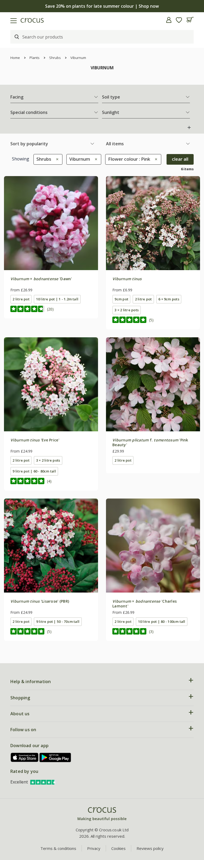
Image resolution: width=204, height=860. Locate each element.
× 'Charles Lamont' (144, 603)
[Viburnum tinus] (153, 223)
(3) (151, 631)
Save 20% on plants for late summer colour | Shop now (102, 6)
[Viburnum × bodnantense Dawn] (51, 223)
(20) (50, 309)
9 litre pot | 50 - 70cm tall (57, 621)
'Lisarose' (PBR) (39, 601)
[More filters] (189, 127)
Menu (6, 20)
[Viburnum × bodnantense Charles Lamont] (153, 546)
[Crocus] (102, 814)
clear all (180, 159)
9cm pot (121, 299)
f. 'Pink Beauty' (150, 442)
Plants (34, 57)
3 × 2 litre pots (126, 310)
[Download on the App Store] (24, 757)
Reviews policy (150, 848)
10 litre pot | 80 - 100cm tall (161, 621)
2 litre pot (20, 299)
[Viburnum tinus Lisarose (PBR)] (51, 546)
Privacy (93, 848)
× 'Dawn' (41, 278)
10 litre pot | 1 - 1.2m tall (57, 299)
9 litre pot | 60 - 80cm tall (34, 471)
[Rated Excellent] (43, 782)
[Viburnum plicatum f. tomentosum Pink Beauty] (153, 384)
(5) (151, 319)
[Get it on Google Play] (55, 757)
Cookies (118, 848)
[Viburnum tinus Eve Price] (51, 384)
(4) (49, 481)
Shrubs (55, 57)
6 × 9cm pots (168, 299)
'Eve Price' (34, 439)
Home (15, 57)
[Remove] (56, 159)
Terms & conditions (58, 848)
